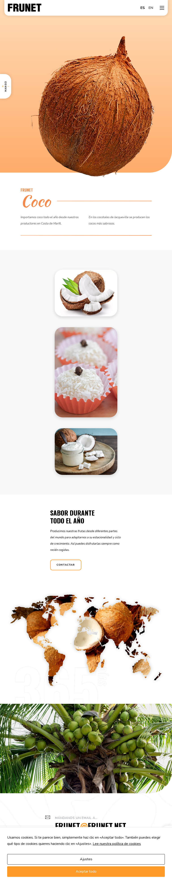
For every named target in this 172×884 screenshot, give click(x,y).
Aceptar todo (86, 871)
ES (142, 7)
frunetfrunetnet (90, 826)
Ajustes (86, 859)
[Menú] (162, 7)
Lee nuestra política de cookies (117, 843)
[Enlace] (24, 8)
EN (150, 7)
